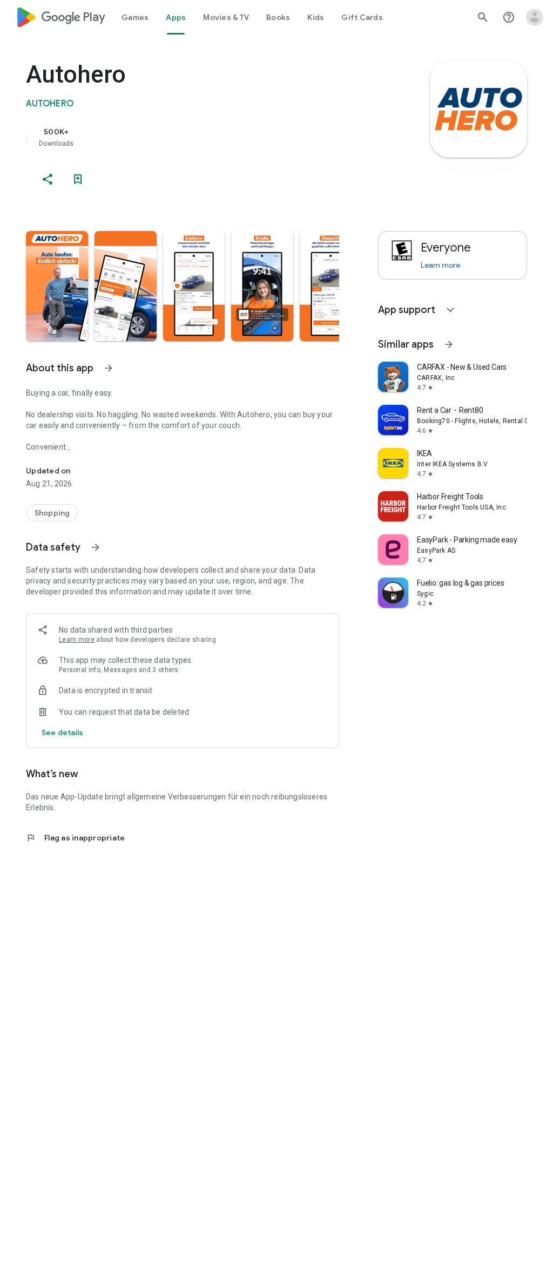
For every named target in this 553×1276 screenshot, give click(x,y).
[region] (197, 137)
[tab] (135, 17)
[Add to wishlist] (78, 179)
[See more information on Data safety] (96, 547)
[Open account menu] (535, 17)
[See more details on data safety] (62, 732)
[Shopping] (52, 513)
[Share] (47, 179)
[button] (57, 286)
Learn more (77, 639)
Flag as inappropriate (75, 838)
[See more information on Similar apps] (449, 344)
